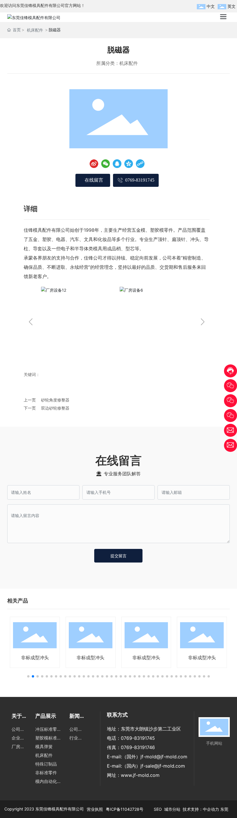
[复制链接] (140, 163)
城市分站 (172, 809)
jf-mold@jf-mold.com (163, 756)
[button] (30, 321)
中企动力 (211, 809)
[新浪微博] (94, 163)
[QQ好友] (117, 163)
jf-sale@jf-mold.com (162, 766)
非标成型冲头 (35, 657)
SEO (158, 809)
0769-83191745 (138, 738)
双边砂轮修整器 (55, 408)
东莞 (224, 809)
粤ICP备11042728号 (124, 809)
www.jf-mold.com (140, 775)
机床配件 (35, 30)
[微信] (105, 163)
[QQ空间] (128, 163)
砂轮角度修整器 (55, 399)
